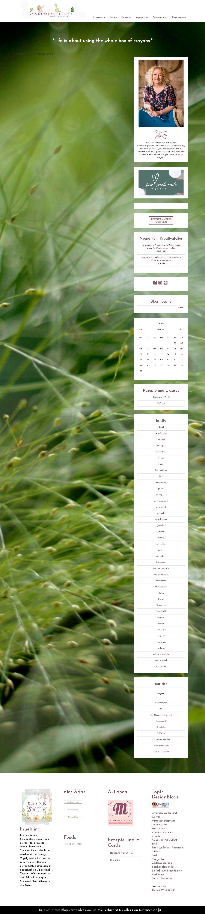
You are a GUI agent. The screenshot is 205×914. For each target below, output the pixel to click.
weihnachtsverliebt (161, 654)
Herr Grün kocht (161, 746)
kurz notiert (161, 544)
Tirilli (154, 844)
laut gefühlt (161, 556)
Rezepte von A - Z (161, 397)
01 (175, 343)
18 (148, 360)
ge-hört (161, 489)
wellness (161, 648)
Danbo (161, 464)
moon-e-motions (161, 575)
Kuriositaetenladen (161, 739)
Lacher (161, 550)
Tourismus (161, 642)
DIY (161, 476)
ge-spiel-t (161, 513)
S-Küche (161, 733)
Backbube (161, 727)
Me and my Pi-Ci (161, 568)
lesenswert (161, 562)
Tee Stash (161, 630)
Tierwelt (161, 636)
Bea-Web (161, 440)
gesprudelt (161, 507)
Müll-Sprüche (161, 587)
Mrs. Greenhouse (161, 752)
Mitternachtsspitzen (163, 821)
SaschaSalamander (163, 867)
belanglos (161, 446)
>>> (182, 329)
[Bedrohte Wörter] (120, 812)
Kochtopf (161, 538)
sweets (161, 617)
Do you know (161, 470)
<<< (140, 329)
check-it (161, 458)
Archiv (113, 17)
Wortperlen (158, 828)
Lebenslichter (160, 824)
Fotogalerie (179, 17)
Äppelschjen (161, 433)
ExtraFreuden (161, 482)
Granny (161, 532)
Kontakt (126, 17)
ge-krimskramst (161, 501)
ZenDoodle (161, 667)
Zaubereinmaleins (162, 832)
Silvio (161, 709)
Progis (161, 599)
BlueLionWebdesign (163, 890)
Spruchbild (161, 611)
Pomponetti (161, 721)
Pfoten (161, 593)
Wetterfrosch (161, 660)
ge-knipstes (161, 495)
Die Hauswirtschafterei (161, 715)
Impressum (141, 17)
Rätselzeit (161, 605)
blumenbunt (161, 452)
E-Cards (161, 403)
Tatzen (161, 624)
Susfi (154, 855)
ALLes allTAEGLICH (164, 840)
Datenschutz (160, 17)
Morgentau (158, 859)
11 (148, 354)
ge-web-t (161, 525)
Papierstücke (161, 703)
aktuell (161, 427)
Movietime (161, 581)
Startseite (99, 17)
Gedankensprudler (162, 863)
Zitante (156, 836)
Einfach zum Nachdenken (167, 871)
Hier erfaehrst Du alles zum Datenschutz (127, 910)
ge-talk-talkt (161, 519)
